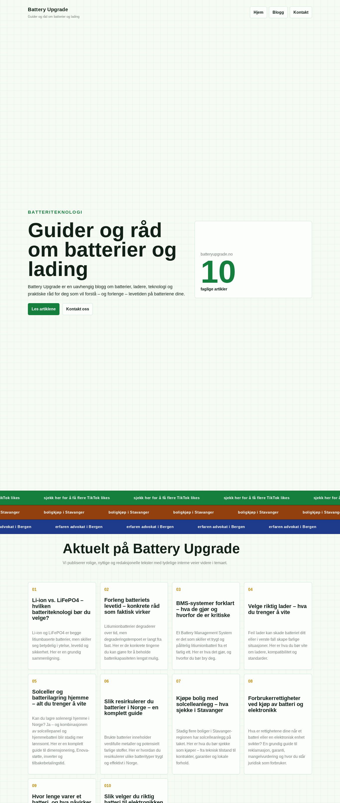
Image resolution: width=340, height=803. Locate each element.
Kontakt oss (77, 309)
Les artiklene (44, 309)
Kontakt (300, 12)
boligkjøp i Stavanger (56, 512)
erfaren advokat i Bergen (70, 527)
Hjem (258, 12)
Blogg (278, 12)
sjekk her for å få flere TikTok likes (65, 498)
